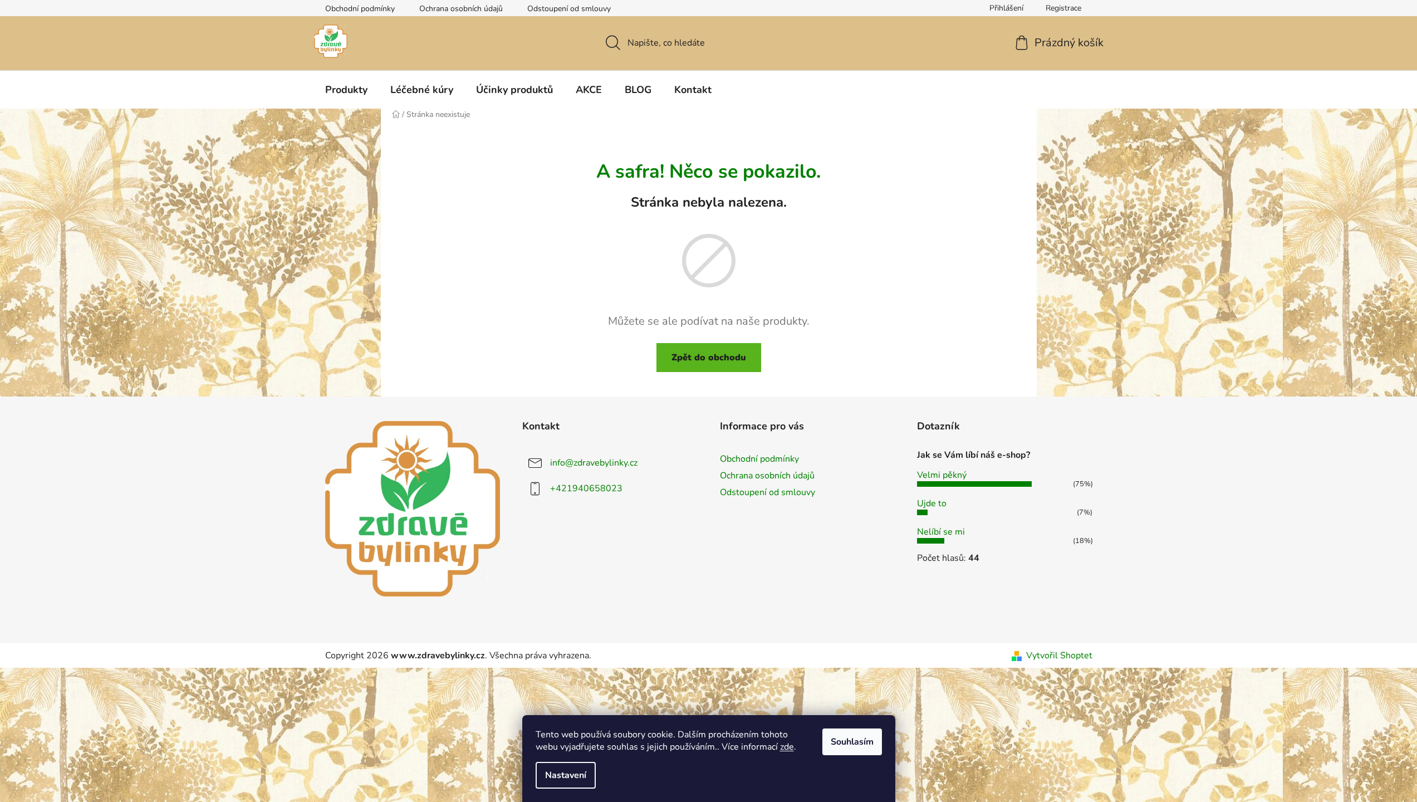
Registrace (1063, 8)
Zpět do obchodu (708, 357)
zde (787, 747)
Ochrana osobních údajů (461, 8)
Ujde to (932, 503)
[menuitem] (346, 90)
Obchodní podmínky (360, 8)
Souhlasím (852, 742)
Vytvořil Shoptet (1059, 655)
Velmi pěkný (942, 475)
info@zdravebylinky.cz (594, 463)
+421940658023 (586, 488)
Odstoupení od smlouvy (569, 8)
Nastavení (565, 775)
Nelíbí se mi (941, 532)
